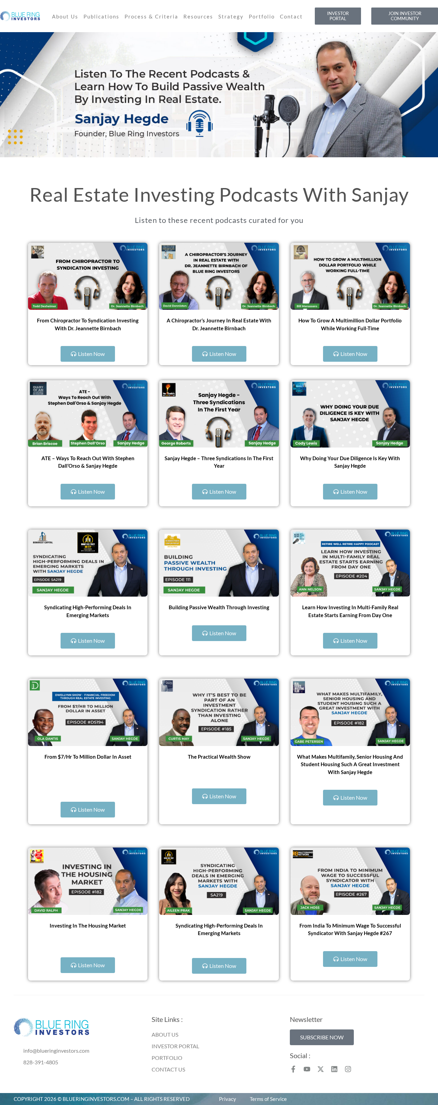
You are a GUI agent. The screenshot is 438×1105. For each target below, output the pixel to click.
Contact (291, 16)
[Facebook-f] (293, 1069)
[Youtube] (307, 1069)
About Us (65, 16)
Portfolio (262, 16)
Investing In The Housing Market (88, 925)
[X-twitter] (320, 1069)
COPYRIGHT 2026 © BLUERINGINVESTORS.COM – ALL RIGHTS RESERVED (102, 1099)
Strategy (231, 16)
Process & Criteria (151, 16)
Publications (101, 16)
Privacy (227, 1099)
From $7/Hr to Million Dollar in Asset (87, 757)
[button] (322, 1037)
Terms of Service (268, 1099)
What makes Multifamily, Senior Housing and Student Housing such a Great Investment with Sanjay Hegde (350, 764)
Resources (198, 16)
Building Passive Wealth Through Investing (219, 607)
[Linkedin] (334, 1069)
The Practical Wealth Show (219, 757)
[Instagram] (348, 1069)
